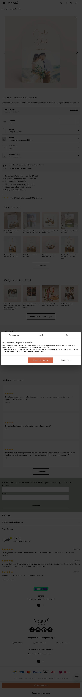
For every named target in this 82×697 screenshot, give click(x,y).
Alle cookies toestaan (40, 360)
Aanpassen (65, 360)
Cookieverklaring (40, 351)
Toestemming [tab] (14, 335)
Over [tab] (68, 335)
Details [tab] (41, 335)
